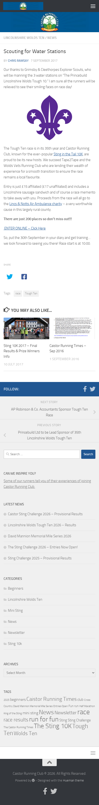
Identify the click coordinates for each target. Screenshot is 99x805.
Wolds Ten (25, 733)
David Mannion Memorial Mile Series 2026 (39, 536)
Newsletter (16, 632)
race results (16, 720)
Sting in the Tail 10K (68, 154)
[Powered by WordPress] (33, 780)
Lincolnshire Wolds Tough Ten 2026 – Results (42, 525)
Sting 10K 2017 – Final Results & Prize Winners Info (22, 351)
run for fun (44, 719)
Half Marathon (87, 706)
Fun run (73, 706)
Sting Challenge (79, 720)
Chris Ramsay (18, 60)
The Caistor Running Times (18, 727)
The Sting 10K (53, 726)
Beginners (15, 588)
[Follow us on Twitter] (92, 389)
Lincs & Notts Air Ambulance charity (35, 204)
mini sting (30, 713)
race (17, 293)
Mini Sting (15, 610)
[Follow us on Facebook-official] (85, 389)
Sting (63, 720)
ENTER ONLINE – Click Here (25, 228)
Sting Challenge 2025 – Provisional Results (40, 558)
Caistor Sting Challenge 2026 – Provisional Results (45, 514)
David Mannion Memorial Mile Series (33, 706)
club (80, 699)
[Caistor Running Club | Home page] (29, 6)
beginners (18, 699)
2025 (6, 700)
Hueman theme (73, 780)
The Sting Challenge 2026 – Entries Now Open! (43, 547)
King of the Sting (13, 713)
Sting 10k (15, 644)
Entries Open (60, 706)
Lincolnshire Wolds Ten (24, 38)
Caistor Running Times (51, 699)
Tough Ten (31, 293)
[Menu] (93, 6)
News (52, 38)
